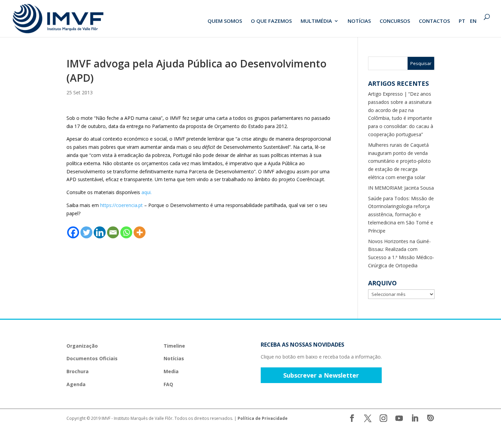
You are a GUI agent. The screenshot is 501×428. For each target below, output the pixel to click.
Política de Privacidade (263, 418)
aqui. (146, 192)
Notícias (174, 358)
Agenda (76, 384)
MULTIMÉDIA (316, 21)
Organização (82, 346)
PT (462, 21)
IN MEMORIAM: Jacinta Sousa (401, 188)
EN (473, 21)
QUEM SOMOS (225, 21)
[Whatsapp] (126, 232)
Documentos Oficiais (92, 358)
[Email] (113, 232)
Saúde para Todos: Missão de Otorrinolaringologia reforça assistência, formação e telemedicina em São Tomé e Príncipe (401, 214)
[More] (140, 232)
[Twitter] (86, 232)
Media (171, 371)
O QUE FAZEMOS (271, 21)
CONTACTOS (434, 21)
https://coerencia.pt (121, 205)
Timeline (174, 346)
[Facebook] (73, 232)
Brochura (77, 371)
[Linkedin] (100, 232)
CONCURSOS (395, 21)
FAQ (168, 384)
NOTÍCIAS (359, 21)
